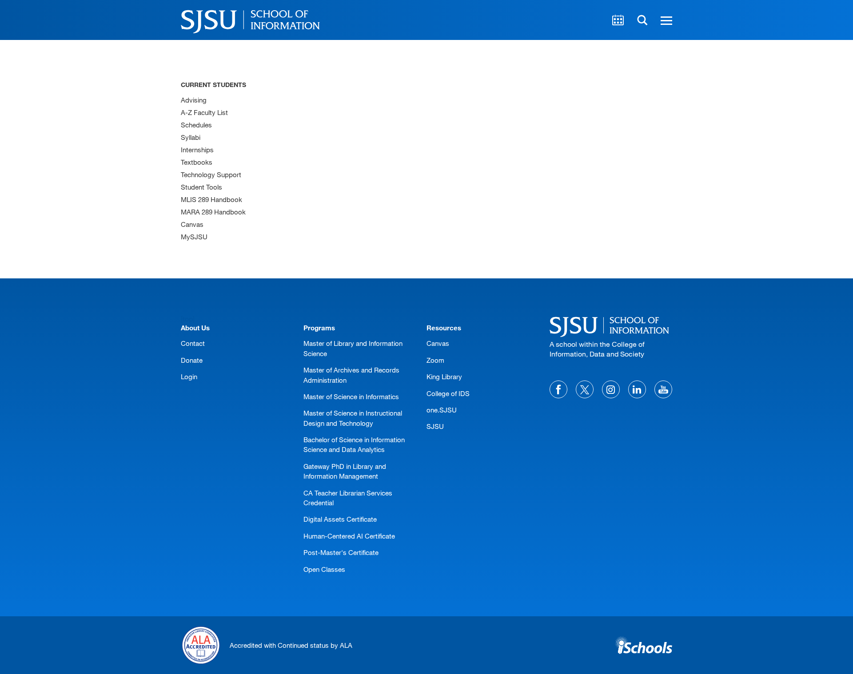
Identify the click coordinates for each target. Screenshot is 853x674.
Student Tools (201, 187)
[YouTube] (663, 389)
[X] (585, 389)
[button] (665, 20)
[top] (188, 318)
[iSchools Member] (643, 645)
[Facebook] (558, 389)
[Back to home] (611, 325)
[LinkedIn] (637, 389)
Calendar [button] (618, 20)
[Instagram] (611, 389)
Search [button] (642, 20)
